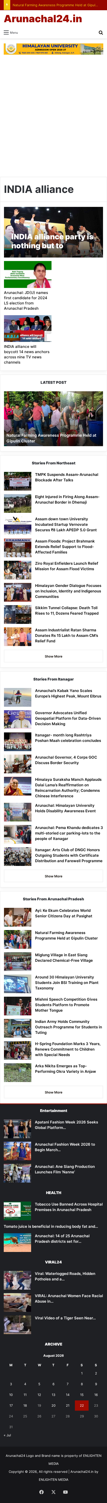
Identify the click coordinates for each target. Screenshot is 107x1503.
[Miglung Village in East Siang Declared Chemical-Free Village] (17, 961)
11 (25, 1395)
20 (53, 1405)
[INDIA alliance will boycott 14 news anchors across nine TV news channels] (27, 328)
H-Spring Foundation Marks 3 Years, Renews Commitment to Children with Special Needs (68, 1049)
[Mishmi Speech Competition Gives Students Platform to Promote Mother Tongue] (17, 1006)
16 (96, 1395)
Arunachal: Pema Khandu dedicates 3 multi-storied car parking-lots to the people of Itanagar (69, 833)
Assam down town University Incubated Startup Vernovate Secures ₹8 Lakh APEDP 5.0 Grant (66, 524)
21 (67, 1405)
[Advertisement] (53, 115)
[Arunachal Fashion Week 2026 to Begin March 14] (17, 1151)
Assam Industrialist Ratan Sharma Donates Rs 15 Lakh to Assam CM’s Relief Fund (66, 635)
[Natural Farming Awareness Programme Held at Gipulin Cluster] (17, 939)
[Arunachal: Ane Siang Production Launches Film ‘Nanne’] (17, 1173)
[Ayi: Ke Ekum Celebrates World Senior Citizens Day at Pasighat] (17, 917)
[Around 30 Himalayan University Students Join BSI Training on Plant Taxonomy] (17, 983)
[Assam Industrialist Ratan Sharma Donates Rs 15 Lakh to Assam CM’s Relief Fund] (17, 636)
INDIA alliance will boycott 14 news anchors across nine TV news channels (27, 354)
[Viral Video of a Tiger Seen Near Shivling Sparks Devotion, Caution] (17, 1324)
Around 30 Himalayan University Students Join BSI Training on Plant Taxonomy (67, 982)
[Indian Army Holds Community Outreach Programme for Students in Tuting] (17, 1028)
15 (82, 1395)
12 (39, 1395)
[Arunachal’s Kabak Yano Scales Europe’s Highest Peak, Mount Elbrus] (17, 697)
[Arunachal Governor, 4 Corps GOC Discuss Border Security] (17, 764)
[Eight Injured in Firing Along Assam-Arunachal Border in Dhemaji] (17, 503)
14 (67, 1395)
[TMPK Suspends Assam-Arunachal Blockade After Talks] (17, 481)
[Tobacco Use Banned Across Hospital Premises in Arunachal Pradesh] (17, 1211)
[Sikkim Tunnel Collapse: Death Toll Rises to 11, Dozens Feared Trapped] (17, 614)
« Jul (7, 1435)
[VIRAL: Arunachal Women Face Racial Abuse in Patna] (17, 1302)
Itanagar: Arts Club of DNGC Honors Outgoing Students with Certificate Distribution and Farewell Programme (69, 855)
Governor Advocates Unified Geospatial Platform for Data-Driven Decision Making (68, 718)
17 (11, 1405)
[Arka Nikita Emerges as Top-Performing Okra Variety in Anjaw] (17, 1072)
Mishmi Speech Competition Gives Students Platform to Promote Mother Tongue (66, 1005)
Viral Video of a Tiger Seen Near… (65, 1318)
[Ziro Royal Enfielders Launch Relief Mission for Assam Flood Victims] (17, 570)
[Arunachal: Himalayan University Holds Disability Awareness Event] (17, 812)
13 (53, 1395)
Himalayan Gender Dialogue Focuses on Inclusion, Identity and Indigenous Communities (68, 591)
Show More (53, 656)
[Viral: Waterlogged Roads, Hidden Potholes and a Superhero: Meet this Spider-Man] (17, 1280)
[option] (53, 418)
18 (25, 1405)
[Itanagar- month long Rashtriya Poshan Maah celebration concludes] (17, 741)
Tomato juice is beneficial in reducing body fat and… (51, 1226)
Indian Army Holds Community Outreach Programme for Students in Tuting (68, 1027)
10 (11, 1395)
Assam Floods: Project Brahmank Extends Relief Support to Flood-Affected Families (65, 546)
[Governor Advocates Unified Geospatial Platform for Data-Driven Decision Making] (17, 719)
